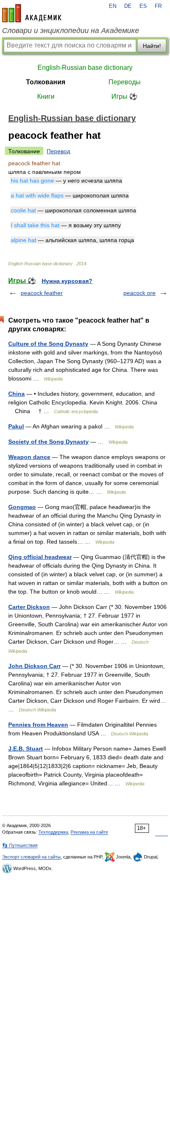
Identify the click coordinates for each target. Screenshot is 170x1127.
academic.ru (31, 13)
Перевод (58, 151)
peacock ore (139, 293)
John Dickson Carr (34, 666)
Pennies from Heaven (38, 724)
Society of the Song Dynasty (48, 441)
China (16, 393)
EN (112, 6)
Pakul (16, 426)
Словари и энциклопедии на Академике (70, 30)
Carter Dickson (29, 607)
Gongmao (22, 507)
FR (158, 6)
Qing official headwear (40, 557)
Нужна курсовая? (67, 281)
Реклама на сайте (89, 832)
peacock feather (42, 293)
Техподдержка (53, 832)
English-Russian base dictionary (85, 67)
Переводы (125, 82)
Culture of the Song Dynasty (48, 343)
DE (128, 6)
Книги (45, 96)
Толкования (45, 82)
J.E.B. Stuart (25, 748)
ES (143, 6)
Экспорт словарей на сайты (31, 856)
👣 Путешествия (20, 845)
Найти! (152, 46)
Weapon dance (29, 457)
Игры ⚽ (124, 96)
